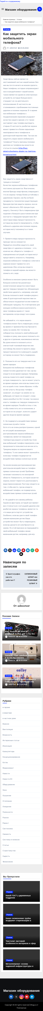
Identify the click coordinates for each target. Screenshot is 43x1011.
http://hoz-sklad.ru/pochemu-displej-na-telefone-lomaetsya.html (19, 151)
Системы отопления (11, 840)
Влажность (7, 735)
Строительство (9, 851)
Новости (6, 774)
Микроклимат (8, 768)
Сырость (6, 856)
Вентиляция (8, 729)
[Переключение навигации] (2, 9)
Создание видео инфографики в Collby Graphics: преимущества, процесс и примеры (20, 682)
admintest (13, 48)
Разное (6, 818)
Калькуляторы (8, 751)
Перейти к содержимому (10, 1)
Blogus (33, 1005)
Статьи (7, 29)
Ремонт (6, 823)
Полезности (8, 812)
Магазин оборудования (21, 10)
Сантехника (8, 829)
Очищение (7, 807)
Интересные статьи (11, 740)
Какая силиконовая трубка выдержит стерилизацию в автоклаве (18, 921)
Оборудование (9, 785)
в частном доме (9, 718)
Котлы (5, 763)
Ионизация (7, 746)
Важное (6, 724)
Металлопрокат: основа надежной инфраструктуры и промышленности (19, 966)
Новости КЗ (7, 779)
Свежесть (7, 834)
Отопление (7, 801)
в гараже (6, 707)
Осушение (7, 796)
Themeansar (21, 1008)
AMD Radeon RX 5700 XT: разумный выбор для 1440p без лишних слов (20, 634)
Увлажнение (8, 862)
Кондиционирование (11, 757)
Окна (5, 790)
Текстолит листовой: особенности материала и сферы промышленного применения (21, 943)
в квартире (7, 713)
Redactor (11, 636)
